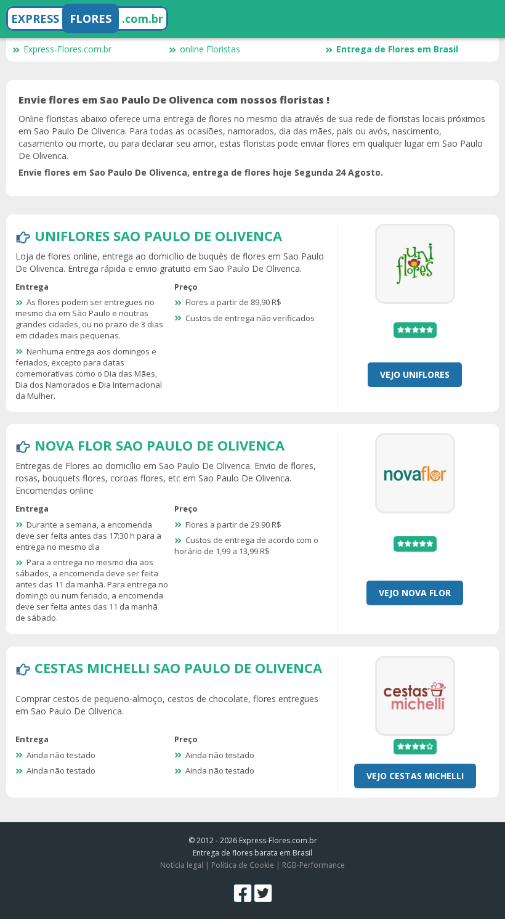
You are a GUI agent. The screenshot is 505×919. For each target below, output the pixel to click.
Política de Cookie (242, 865)
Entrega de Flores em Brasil (397, 49)
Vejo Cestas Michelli (415, 776)
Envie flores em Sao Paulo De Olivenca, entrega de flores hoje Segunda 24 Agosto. (200, 172)
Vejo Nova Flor (415, 592)
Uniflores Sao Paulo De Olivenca (158, 235)
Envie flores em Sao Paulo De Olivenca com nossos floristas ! (173, 100)
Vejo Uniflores (415, 374)
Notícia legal (181, 865)
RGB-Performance (313, 865)
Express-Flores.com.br (67, 49)
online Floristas (210, 49)
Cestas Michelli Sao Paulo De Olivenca (178, 667)
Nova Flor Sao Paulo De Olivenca (159, 445)
